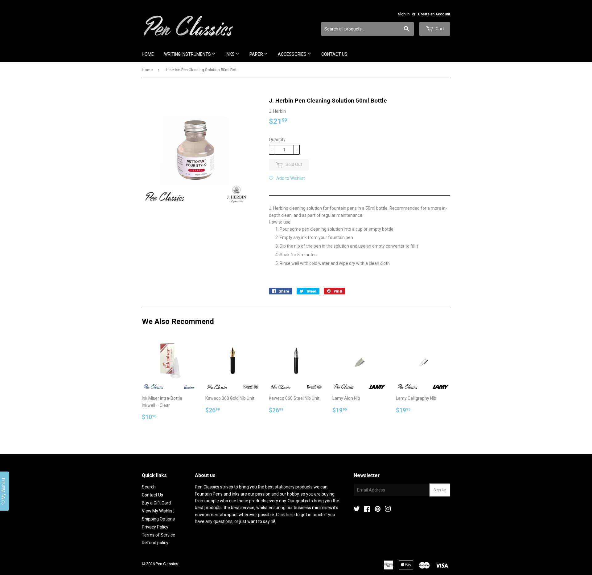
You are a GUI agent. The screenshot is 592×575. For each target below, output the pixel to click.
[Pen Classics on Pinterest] (377, 509)
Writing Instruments (188, 54)
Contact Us (334, 54)
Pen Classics (167, 563)
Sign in (403, 14)
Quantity (277, 139)
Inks (231, 54)
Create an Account (434, 14)
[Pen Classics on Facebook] (367, 509)
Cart (439, 28)
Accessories (292, 54)
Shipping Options (158, 518)
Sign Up (440, 490)
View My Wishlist (158, 510)
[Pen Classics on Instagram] (388, 509)
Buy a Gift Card (156, 502)
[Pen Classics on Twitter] (357, 509)
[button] (287, 178)
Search (149, 486)
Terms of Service (158, 534)
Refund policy (155, 542)
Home (148, 54)
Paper (256, 54)
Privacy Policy (155, 526)
